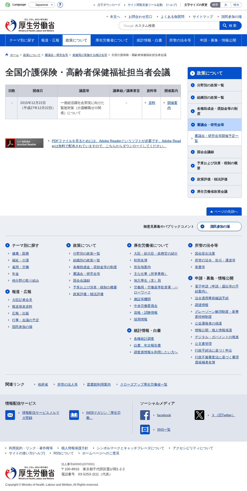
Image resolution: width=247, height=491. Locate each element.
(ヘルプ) (171, 5)
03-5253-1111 (88, 474)
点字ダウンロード (109, 5)
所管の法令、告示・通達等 (215, 260)
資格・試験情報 (146, 312)
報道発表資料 (22, 306)
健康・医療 (20, 253)
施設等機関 (142, 299)
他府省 (43, 384)
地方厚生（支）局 (147, 280)
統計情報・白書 (147, 330)
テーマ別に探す (25, 245)
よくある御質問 (172, 16)
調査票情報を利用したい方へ (156, 352)
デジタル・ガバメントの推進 (217, 337)
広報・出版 (20, 313)
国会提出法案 (205, 253)
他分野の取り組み (25, 280)
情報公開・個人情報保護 (213, 330)
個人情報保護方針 (74, 448)
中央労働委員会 (146, 306)
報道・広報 (21, 292)
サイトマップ (203, 16)
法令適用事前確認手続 (212, 298)
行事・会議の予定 (25, 320)
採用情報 (140, 319)
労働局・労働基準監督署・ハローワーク (156, 289)
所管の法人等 (67, 384)
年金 (15, 274)
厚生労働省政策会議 (212, 191)
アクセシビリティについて (193, 448)
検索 (233, 25)
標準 (215, 5)
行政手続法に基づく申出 (213, 350)
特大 (236, 5)
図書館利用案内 (99, 384)
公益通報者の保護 (208, 323)
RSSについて (64, 453)
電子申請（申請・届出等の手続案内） (217, 288)
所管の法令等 (206, 245)
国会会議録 (205, 152)
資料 (152, 103)
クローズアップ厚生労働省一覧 (143, 384)
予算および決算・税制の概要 (217, 165)
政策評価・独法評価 (212, 179)
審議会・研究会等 (210, 125)
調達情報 (201, 305)
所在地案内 (142, 267)
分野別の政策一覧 (210, 85)
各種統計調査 (144, 339)
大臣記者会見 (22, 300)
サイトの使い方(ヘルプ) (27, 453)
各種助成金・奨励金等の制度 (217, 111)
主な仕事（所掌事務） (151, 274)
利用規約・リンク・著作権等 (31, 448)
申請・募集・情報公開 (214, 278)
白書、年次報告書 (147, 345)
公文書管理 (203, 344)
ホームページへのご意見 (100, 453)
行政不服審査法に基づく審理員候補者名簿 (217, 359)
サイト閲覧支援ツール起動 (145, 5)
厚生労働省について (151, 245)
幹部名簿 (140, 260)
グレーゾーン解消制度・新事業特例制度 (217, 314)
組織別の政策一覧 (210, 97)
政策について (210, 73)
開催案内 (172, 105)
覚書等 (200, 267)
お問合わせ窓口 (140, 16)
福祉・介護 (20, 260)
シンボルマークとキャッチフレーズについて (130, 448)
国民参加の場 (231, 16)
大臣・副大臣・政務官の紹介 (156, 253)
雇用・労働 (20, 267)
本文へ (115, 16)
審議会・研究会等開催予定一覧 (217, 138)
